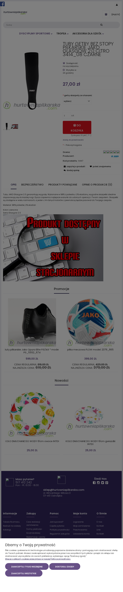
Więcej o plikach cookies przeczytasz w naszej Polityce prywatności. (38, 559)
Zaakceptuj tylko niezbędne (27, 566)
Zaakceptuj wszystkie (23, 573)
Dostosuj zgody (64, 566)
